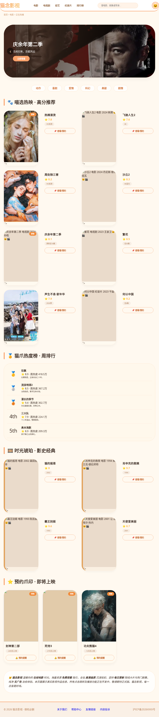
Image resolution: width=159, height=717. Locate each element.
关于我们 (62, 709)
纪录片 (68, 5)
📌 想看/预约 (60, 131)
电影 (36, 5)
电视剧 (46, 5)
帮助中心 (76, 709)
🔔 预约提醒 (21, 658)
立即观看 (21, 59)
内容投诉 (105, 709)
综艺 (57, 5)
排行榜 (80, 5)
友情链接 (91, 709)
